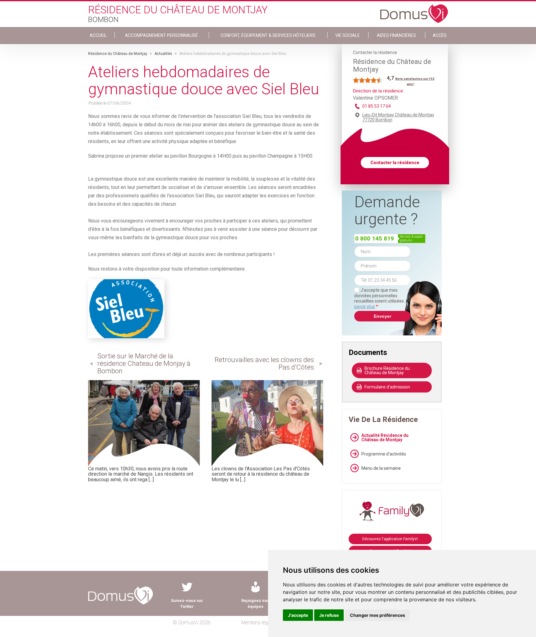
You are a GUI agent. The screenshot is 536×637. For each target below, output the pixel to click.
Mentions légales (258, 623)
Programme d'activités (383, 453)
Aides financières (396, 35)
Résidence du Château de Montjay (117, 54)
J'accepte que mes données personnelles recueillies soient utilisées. (382, 298)
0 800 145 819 (374, 238)
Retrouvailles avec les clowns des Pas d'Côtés (264, 363)
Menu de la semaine (381, 468)
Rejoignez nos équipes (255, 603)
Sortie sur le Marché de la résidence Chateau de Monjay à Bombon (143, 363)
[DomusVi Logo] (414, 10)
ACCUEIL (98, 35)
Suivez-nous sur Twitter (187, 603)
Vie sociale (347, 35)
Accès (440, 35)
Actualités (163, 54)
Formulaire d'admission (387, 386)
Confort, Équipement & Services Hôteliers (268, 35)
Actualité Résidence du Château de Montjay (385, 437)
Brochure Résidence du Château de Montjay (387, 370)
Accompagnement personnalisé (161, 35)
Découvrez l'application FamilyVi (390, 539)
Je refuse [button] (329, 615)
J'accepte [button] (298, 615)
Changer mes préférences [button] (377, 615)
